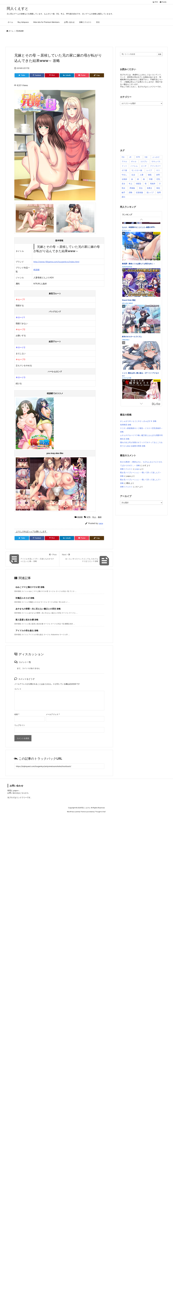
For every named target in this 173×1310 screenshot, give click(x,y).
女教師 (124, 179)
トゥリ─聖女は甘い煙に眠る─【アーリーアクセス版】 (140, 365)
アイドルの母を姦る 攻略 (27, 630)
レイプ (149, 170)
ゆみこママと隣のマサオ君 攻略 (30, 587)
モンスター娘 (136, 170)
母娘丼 (152, 183)
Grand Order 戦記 (129, 290)
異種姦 (132, 188)
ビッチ (144, 166)
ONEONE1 (126, 330)
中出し (124, 175)
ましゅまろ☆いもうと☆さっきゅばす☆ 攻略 (138, 421)
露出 (123, 197)
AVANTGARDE (127, 257)
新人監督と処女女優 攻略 (27, 619)
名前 (16, 714)
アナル (124, 161)
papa (101, 523)
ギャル (133, 161)
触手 (123, 192)
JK (130, 157)
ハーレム (134, 166)
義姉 (99, 517)
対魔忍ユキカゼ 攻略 (25, 598)
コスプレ (143, 161)
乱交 (133, 175)
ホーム (10, 31)
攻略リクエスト (126, 469)
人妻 (141, 175)
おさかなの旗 (126, 368)
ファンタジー (155, 166)
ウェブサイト (19, 725)
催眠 (149, 175)
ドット (124, 166)
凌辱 (158, 175)
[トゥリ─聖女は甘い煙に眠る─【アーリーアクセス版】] (141, 346)
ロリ (158, 170)
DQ (123, 157)
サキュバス (155, 161)
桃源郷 (21, 31)
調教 (130, 192)
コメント (17, 689)
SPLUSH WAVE (127, 293)
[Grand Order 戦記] (141, 273)
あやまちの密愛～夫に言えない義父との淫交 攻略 (38, 608)
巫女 (123, 183)
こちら (22, 793)
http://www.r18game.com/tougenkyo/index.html (56, 261)
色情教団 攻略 (125, 425)
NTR (88, 517)
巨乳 (158, 179)
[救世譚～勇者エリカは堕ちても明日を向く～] (141, 237)
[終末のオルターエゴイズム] (141, 309)
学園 (150, 179)
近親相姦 (139, 192)
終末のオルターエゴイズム (132, 326)
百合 (141, 188)
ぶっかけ (155, 157)
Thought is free (100, 812)
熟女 (123, 188)
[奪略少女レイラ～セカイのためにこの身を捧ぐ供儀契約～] (141, 384)
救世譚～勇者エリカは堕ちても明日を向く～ (138, 254)
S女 (146, 157)
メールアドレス (53, 714)
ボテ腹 (124, 170)
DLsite (156, 404)
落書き (149, 188)
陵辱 (159, 192)
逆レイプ (150, 192)
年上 (94, 517)
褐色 (158, 188)
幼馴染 (138, 183)
